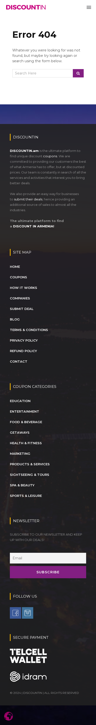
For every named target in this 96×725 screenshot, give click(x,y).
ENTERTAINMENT (24, 411)
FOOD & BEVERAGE (26, 422)
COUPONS (18, 277)
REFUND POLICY (23, 351)
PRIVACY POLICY (24, 340)
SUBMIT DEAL (21, 309)
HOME (15, 267)
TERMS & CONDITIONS (29, 330)
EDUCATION (20, 401)
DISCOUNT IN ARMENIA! (33, 226)
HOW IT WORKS (23, 288)
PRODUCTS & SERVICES (30, 464)
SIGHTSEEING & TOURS (29, 475)
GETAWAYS (20, 432)
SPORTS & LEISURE (26, 496)
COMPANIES (20, 298)
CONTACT (18, 361)
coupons (50, 156)
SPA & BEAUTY (22, 485)
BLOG (15, 319)
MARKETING (20, 453)
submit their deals (28, 199)
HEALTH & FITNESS (26, 443)
